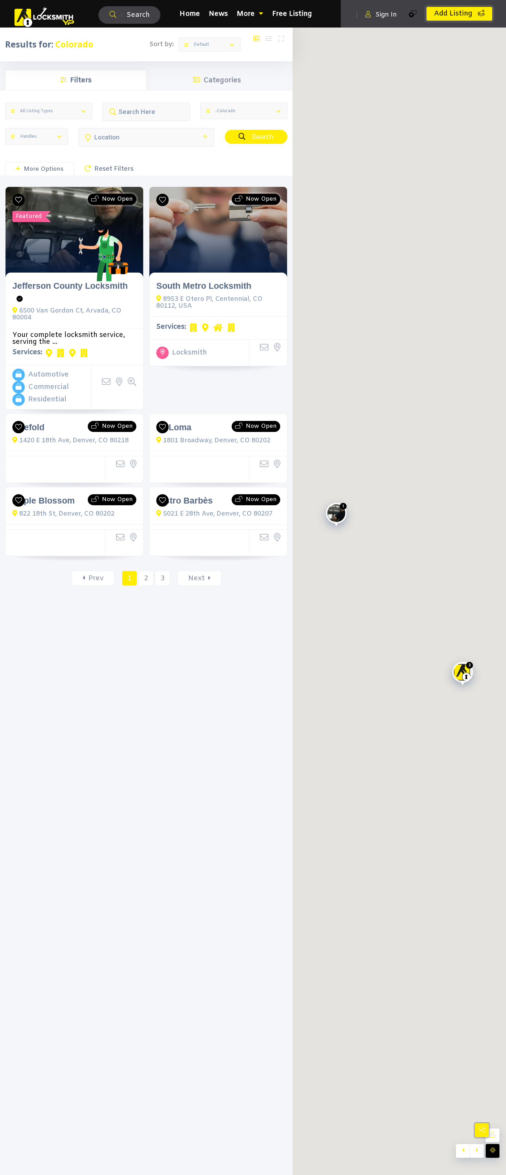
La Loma (173, 427)
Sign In (386, 14)
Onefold (28, 427)
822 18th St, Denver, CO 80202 (67, 514)
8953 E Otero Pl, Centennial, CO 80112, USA (209, 302)
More (246, 14)
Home (190, 14)
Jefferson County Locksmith (70, 285)
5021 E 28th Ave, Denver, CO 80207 (218, 514)
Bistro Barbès (184, 500)
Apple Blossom (43, 500)
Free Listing (292, 14)
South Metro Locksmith (203, 285)
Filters (81, 80)
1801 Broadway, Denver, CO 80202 (217, 440)
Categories (222, 80)
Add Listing (454, 13)
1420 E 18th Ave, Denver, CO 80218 (74, 440)
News (218, 14)
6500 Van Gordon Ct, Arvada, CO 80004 (67, 314)
